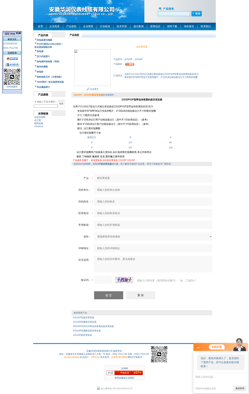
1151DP (122, 160)
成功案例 (138, 26)
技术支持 (122, 26)
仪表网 (114, 357)
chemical (38, 126)
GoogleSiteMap (71, 357)
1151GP (131, 160)
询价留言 (189, 26)
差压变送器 (96, 160)
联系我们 (206, 26)
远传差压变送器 (110, 160)
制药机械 (38, 123)
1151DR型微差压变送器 (84, 322)
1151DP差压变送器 (82, 335)
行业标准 (105, 26)
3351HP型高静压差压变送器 (87, 330)
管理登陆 (122, 357)
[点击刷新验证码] (124, 280)
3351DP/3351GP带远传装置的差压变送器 (93, 326)
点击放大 (94, 89)
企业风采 (54, 26)
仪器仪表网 (39, 117)
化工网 (37, 120)
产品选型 (71, 26)
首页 (40, 26)
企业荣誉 (88, 26)
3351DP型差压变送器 (83, 317)
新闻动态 (155, 26)
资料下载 (172, 26)
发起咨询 (240, 388)
